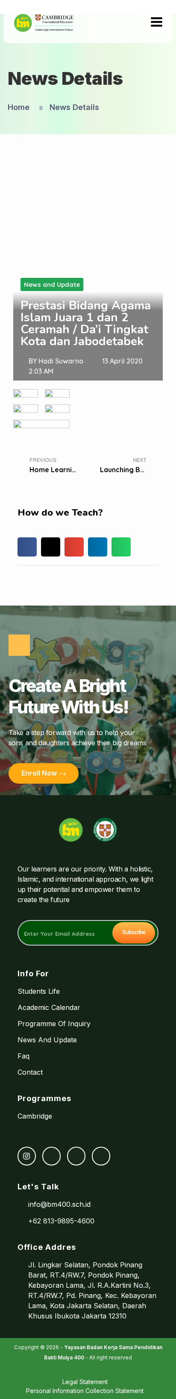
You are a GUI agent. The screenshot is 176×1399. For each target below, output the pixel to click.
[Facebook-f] (51, 1156)
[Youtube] (101, 1156)
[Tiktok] (76, 1156)
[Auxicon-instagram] (27, 1156)
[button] (27, 547)
